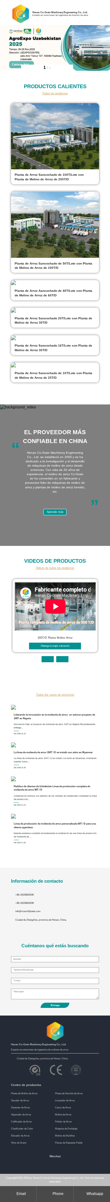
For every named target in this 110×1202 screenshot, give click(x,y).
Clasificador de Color (22, 1128)
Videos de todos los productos (55, 567)
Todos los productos (55, 93)
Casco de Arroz (63, 1107)
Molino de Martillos (65, 1135)
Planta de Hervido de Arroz (69, 1093)
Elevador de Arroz (20, 1135)
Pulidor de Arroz (63, 1121)
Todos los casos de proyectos (55, 694)
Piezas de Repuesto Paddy (68, 1142)
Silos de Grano (18, 1142)
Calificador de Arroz (21, 1121)
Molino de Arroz (63, 1114)
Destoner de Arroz (20, 1107)
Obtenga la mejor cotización (55, 645)
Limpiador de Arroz (65, 1100)
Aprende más (55, 511)
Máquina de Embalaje (66, 1128)
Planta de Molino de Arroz (24, 1093)
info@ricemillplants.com (28, 911)
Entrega (55, 1005)
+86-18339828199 (24, 894)
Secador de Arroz (20, 1100)
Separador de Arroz (21, 1114)
